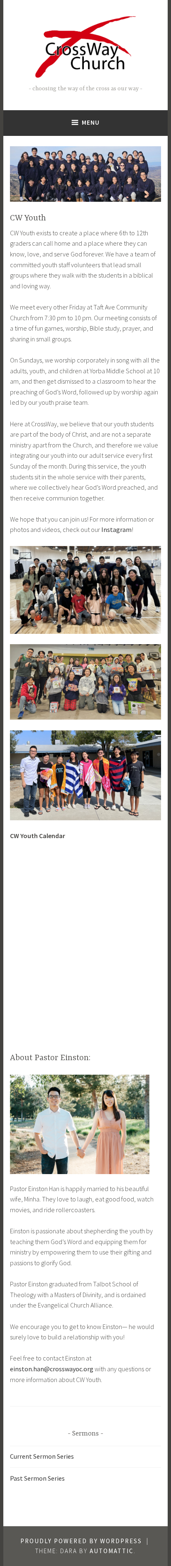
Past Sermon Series (37, 1478)
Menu (91, 122)
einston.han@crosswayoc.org (51, 1369)
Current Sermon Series (42, 1456)
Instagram (116, 529)
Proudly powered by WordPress (81, 1541)
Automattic (112, 1551)
